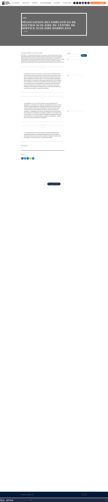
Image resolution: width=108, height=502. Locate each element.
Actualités (24, 17)
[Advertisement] (75, 134)
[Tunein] (77, 3)
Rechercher (68, 53)
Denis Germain (25, 154)
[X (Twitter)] (74, 3)
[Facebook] (80, 3)
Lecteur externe (98, 3)
